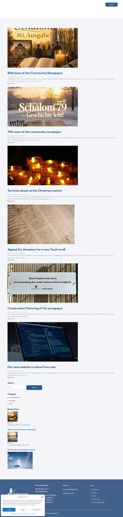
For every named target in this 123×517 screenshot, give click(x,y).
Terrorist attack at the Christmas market (35, 190)
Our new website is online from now (32, 367)
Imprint (94, 496)
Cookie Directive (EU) (98, 502)
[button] (42, 497)
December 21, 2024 (13, 194)
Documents (95, 489)
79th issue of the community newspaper (34, 132)
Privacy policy (96, 499)
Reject (23, 510)
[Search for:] (17, 386)
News (11, 404)
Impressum (32, 513)
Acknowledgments (15, 397)
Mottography (54, 513)
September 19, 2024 (13, 312)
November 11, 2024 (13, 253)
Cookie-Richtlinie (14, 513)
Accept (9, 510)
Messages (12, 401)
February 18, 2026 (12, 136)
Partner (94, 493)
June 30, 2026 (11, 77)
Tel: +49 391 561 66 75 (70, 489)
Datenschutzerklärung (24, 513)
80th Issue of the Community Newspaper (35, 73)
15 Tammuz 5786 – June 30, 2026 (18, 425)
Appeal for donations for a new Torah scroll (36, 249)
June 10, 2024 (11, 371)
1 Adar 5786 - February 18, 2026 (18, 445)
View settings (36, 510)
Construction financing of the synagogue (35, 308)
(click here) (68, 493)
